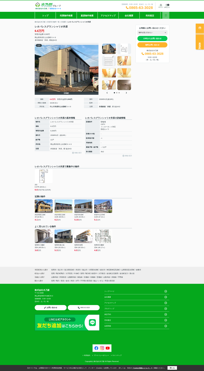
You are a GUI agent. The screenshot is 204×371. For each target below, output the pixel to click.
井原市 (42, 37)
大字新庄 (102, 273)
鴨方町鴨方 (60, 273)
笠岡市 (53, 270)
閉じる (172, 368)
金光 (67, 281)
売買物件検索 (66, 15)
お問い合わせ (52, 307)
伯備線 (93, 277)
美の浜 (132, 273)
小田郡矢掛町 (94, 270)
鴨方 (57, 281)
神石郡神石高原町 (113, 270)
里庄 (62, 281)
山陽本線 (54, 277)
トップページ (109, 291)
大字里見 (69, 273)
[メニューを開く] (166, 15)
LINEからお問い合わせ (152, 38)
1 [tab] (114, 92)
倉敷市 (138, 270)
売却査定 (150, 15)
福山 (95, 281)
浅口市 (60, 270)
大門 (77, 281)
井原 (109, 107)
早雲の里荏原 (110, 281)
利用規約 (87, 355)
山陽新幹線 (72, 277)
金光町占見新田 (113, 273)
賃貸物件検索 (87, 15)
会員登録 (107, 326)
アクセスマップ (108, 15)
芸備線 (99, 277)
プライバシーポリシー (101, 355)
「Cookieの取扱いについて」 (141, 368)
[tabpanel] (116, 67)
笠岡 (53, 273)
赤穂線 (114, 277)
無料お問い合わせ (152, 45)
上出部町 (48, 37)
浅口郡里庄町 (69, 270)
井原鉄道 (102, 107)
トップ (45, 15)
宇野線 (120, 277)
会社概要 (129, 15)
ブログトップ (109, 309)
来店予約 (107, 314)
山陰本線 (106, 277)
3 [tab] (119, 92)
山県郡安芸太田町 (128, 270)
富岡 (82, 273)
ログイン (160, 7)
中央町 (76, 273)
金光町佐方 (124, 273)
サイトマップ (117, 355)
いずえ (100, 281)
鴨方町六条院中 (91, 273)
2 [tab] (116, 92)
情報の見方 (78, 153)
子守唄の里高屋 (86, 281)
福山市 (84, 270)
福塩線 (80, 277)
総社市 (102, 270)
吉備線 (86, 277)
